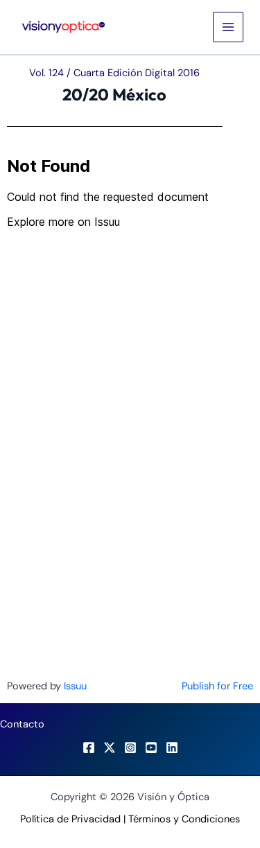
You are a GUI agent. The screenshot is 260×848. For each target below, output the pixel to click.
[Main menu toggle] (228, 27)
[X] (109, 747)
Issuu (75, 686)
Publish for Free (217, 686)
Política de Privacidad (70, 819)
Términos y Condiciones (184, 819)
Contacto (22, 724)
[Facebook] (89, 747)
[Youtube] (151, 747)
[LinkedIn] (172, 747)
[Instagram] (130, 747)
